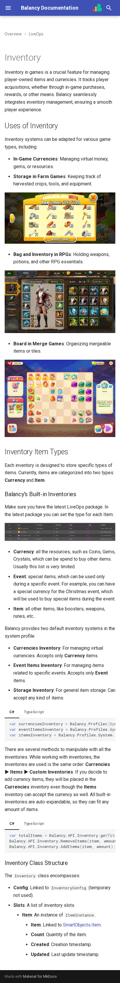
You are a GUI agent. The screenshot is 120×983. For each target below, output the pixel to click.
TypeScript (34, 712)
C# (12, 712)
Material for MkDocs (40, 976)
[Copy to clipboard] (109, 724)
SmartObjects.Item (82, 925)
